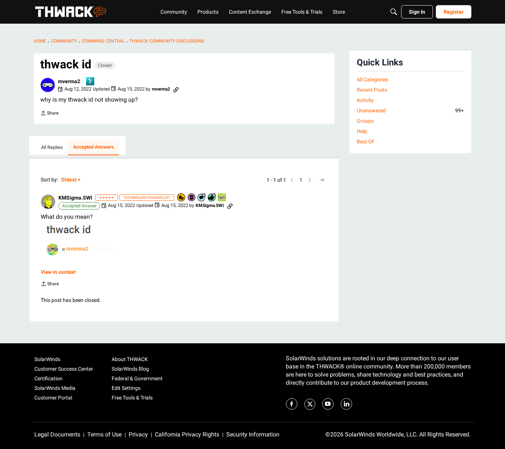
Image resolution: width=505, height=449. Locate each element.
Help (362, 131)
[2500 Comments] (201, 197)
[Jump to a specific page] (322, 180)
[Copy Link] (176, 89)
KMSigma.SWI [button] (75, 198)
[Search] (393, 11)
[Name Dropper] (191, 197)
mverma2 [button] (69, 81)
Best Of (365, 141)
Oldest (69, 180)
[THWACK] (71, 11)
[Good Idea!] (222, 197)
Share (49, 114)
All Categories (372, 79)
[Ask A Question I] (90, 81)
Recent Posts (372, 90)
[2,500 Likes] (212, 197)
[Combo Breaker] (181, 197)
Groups (365, 121)
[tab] (52, 147)
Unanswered (410, 110)
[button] (47, 85)
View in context (58, 272)
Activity (365, 100)
